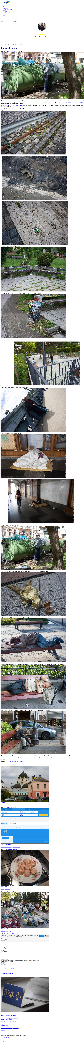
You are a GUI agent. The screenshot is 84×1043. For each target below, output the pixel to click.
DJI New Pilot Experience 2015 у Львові (8, 1021)
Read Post (3, 1024)
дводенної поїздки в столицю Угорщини (14, 105)
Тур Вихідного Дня (14, 761)
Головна (5, 6)
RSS (4, 16)
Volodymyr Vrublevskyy (11, 51)
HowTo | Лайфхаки (7, 9)
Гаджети (5, 11)
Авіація (4, 13)
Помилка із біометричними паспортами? (8, 1015)
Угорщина (21, 761)
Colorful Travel (6, 1037)
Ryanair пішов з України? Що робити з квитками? (10, 847)
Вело (4, 15)
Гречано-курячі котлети (5, 889)
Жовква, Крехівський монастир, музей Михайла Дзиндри (12, 804)
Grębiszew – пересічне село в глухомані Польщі (10, 1028)
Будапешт (7, 761)
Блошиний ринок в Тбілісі (6, 931)
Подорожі (5, 8)
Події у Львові (6, 12)
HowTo (2, 844)
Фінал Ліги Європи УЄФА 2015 (7, 973)
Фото (4, 10)
